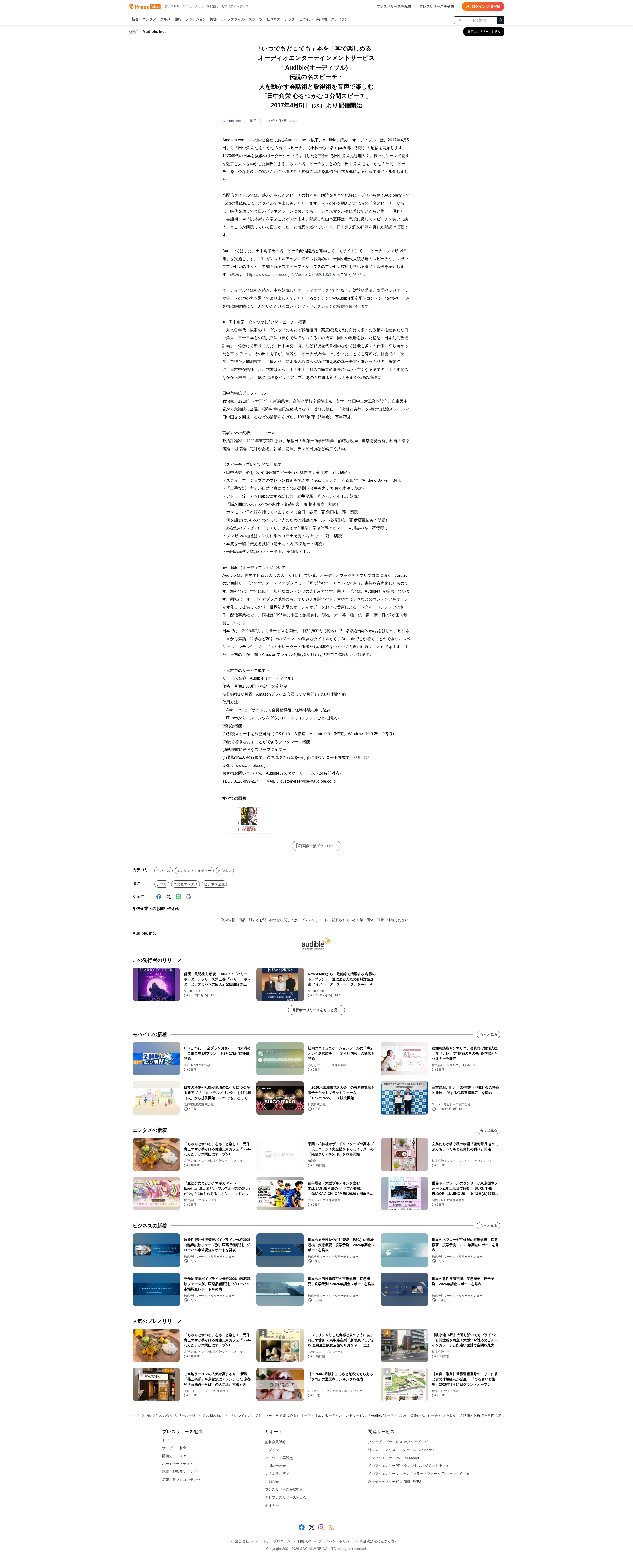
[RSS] (331, 1527)
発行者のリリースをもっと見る (316, 1010)
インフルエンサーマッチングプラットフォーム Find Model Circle (418, 1474)
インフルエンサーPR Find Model (393, 1458)
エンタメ (149, 19)
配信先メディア (174, 1456)
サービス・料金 (174, 1448)
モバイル (306, 19)
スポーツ (256, 19)
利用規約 (304, 1541)
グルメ (165, 19)
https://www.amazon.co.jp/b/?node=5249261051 (289, 274)
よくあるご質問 (277, 1474)
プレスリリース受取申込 (284, 1489)
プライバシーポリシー (335, 1541)
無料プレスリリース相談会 (286, 1497)
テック (289, 19)
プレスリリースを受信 (436, 6)
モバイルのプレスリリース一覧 (171, 1415)
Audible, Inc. (232, 121)
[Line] (178, 896)
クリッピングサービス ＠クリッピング (398, 1442)
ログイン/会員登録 (486, 6)
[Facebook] (158, 896)
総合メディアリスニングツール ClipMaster (401, 1450)
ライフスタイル (233, 19)
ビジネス (273, 19)
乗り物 (321, 19)
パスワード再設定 (279, 1458)
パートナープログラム (273, 1541)
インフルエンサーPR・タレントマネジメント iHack (408, 1466)
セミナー (272, 1505)
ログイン (272, 1450)
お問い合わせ (275, 1466)
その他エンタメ (185, 884)
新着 (135, 19)
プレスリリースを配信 (394, 6)
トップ (134, 1415)
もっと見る (488, 1034)
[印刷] (188, 896)
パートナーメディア (177, 1464)
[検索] (500, 20)
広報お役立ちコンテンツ (181, 1480)
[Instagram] (321, 1527)
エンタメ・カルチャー (194, 871)
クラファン (339, 19)
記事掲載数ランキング (179, 1472)
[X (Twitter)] (168, 896)
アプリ (162, 884)
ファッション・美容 (201, 19)
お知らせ (272, 1482)
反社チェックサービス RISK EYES (394, 1482)
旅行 (178, 19)
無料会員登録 (275, 1442)
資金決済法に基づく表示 (379, 1541)
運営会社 (242, 1541)
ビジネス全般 (214, 884)
